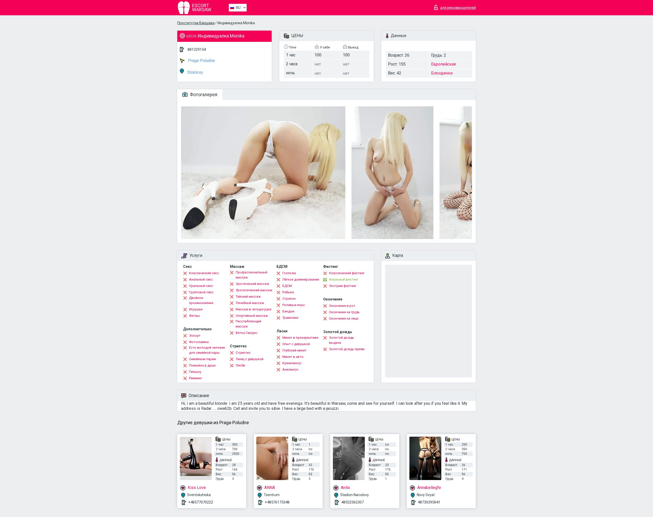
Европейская (443, 64)
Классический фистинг (347, 273)
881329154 (196, 49)
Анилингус (290, 369)
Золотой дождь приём (347, 349)
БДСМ (287, 286)
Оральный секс (201, 286)
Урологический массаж (254, 290)
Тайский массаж (248, 296)
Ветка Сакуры (246, 333)
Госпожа (289, 273)
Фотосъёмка (199, 342)
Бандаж (288, 311)
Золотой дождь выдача (341, 340)
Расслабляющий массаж (248, 323)
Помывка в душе (202, 365)
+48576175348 (277, 502)
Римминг (195, 378)
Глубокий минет (294, 350)
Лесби (240, 365)
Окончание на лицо (344, 318)
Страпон (289, 298)
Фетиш (194, 316)
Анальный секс (201, 279)
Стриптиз (243, 353)
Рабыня (288, 292)
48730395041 (429, 502)
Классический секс (204, 273)
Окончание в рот (342, 306)
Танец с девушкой (249, 359)
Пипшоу (195, 372)
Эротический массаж (252, 284)
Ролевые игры (293, 305)
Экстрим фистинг (342, 286)
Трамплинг (290, 318)
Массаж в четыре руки (253, 309)
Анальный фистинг (343, 279)
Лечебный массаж (250, 303)
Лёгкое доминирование (300, 279)
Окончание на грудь (344, 312)
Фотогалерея (203, 94)
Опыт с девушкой (296, 344)
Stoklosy (194, 72)
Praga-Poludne (201, 60)
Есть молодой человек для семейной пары (207, 350)
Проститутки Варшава (196, 23)
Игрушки (196, 309)
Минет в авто (293, 357)
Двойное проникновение (201, 300)
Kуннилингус (292, 363)
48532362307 (352, 502)
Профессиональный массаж (251, 274)
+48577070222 (200, 502)
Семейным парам (202, 359)
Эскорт (194, 335)
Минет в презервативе (300, 337)
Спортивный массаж (252, 316)
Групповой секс (201, 292)
